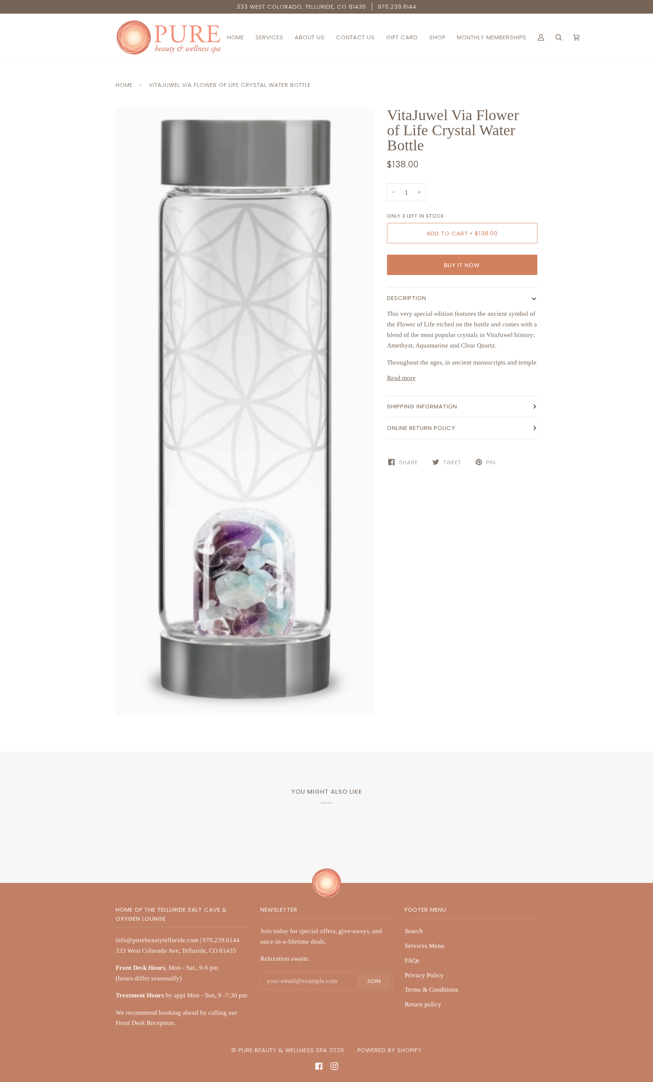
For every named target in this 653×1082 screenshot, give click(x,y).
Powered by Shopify (389, 1050)
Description (406, 298)
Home (124, 85)
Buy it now (462, 265)
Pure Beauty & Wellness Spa (282, 1050)
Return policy (423, 1004)
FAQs (412, 960)
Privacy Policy (424, 975)
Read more (401, 378)
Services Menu (424, 945)
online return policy (421, 428)
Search (414, 931)
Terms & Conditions (431, 989)
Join (374, 981)
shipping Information (422, 406)
